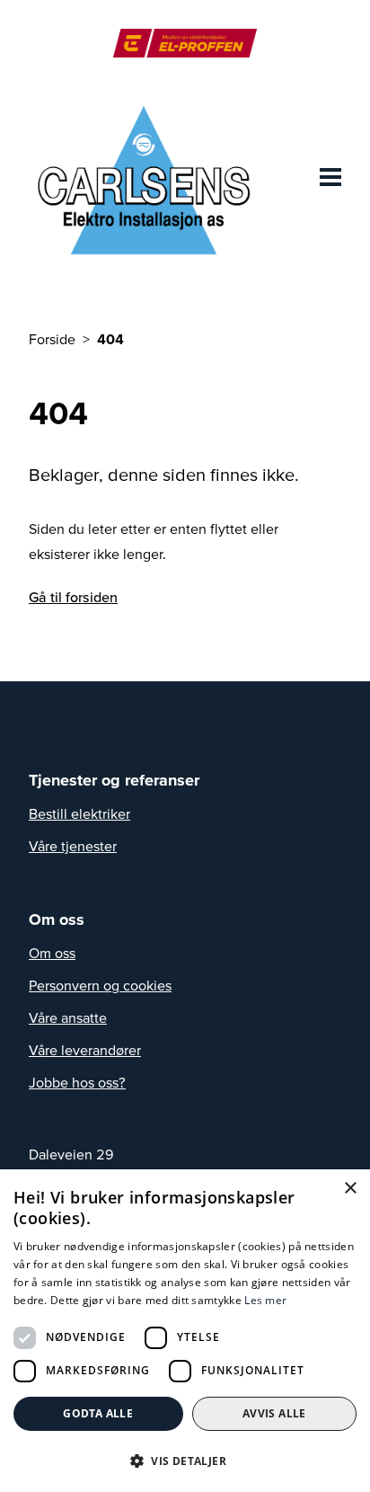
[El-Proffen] (184, 43)
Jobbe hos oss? (77, 1082)
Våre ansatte (68, 1017)
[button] (185, 1460)
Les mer (265, 1300)
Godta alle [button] (98, 1413)
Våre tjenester (73, 846)
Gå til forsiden (73, 597)
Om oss (52, 953)
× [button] (350, 1188)
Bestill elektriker (79, 813)
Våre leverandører (85, 1050)
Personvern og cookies (100, 985)
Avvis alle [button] (274, 1413)
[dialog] (185, 1330)
